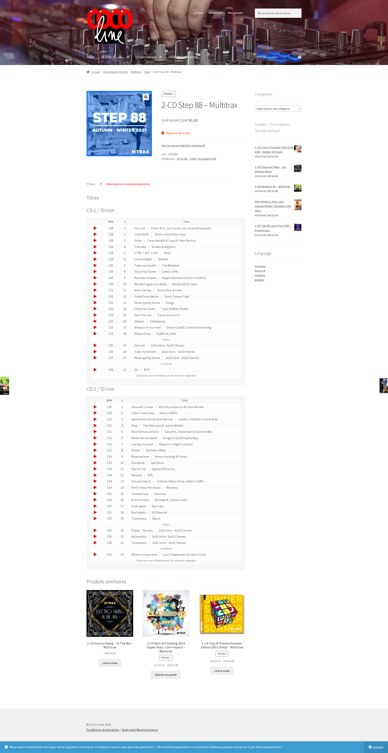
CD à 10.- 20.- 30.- (112, 57)
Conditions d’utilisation (102, 730)
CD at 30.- (183, 159)
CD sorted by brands (115, 72)
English (259, 280)
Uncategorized (206, 159)
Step (147, 72)
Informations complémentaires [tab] (128, 184)
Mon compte (235, 13)
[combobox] (278, 108)
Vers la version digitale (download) (183, 145)
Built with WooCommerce (140, 730)
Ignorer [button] (378, 747)
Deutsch (260, 270)
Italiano (260, 275)
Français (260, 266)
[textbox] (278, 109)
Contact (198, 13)
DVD (171, 57)
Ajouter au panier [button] (166, 674)
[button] (146, 97)
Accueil (95, 72)
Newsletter (215, 13)
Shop (90, 57)
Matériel (192, 57)
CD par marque (146, 57)
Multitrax (136, 72)
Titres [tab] (90, 184)
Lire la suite (109, 663)
